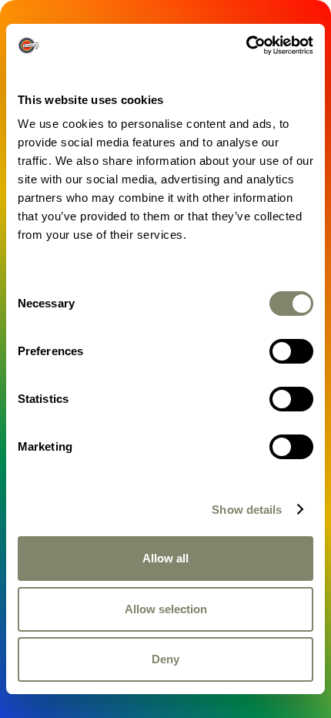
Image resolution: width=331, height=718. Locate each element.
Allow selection (166, 609)
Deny (165, 659)
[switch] (291, 351)
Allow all (165, 558)
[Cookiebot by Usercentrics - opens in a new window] (246, 45)
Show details (247, 509)
